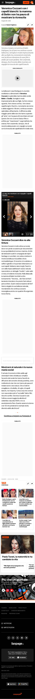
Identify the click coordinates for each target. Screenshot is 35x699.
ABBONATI (26, 2)
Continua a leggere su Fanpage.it (17, 416)
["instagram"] (7, 590)
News (16, 479)
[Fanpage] (17, 643)
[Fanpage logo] (10, 2)
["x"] (15, 590)
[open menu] (2, 2)
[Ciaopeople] (17, 694)
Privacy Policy (22, 607)
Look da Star (10, 479)
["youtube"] (11, 590)
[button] (32, 24)
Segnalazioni (12, 607)
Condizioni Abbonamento (18, 610)
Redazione (4, 613)
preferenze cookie (14, 613)
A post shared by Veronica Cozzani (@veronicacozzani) (18, 360)
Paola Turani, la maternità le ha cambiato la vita (17, 558)
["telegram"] (24, 590)
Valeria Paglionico (11, 25)
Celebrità (3, 479)
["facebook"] (20, 590)
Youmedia (4, 607)
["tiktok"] (3, 590)
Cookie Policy (5, 610)
